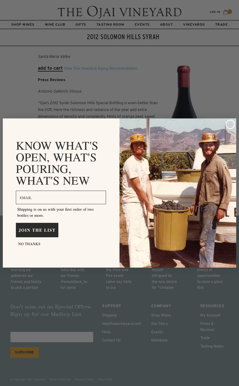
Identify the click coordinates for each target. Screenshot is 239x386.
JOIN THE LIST (37, 230)
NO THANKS (29, 243)
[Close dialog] (230, 124)
